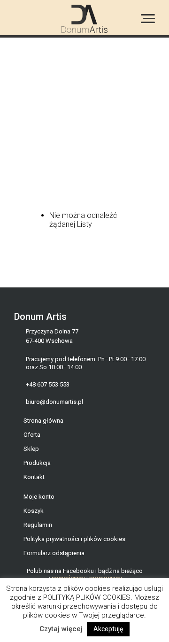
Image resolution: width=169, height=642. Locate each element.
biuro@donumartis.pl (54, 401)
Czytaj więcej (61, 629)
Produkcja (37, 462)
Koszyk (33, 510)
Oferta (31, 434)
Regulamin (37, 524)
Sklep (31, 448)
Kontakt (34, 476)
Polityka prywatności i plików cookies (74, 538)
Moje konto (38, 496)
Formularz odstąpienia (53, 553)
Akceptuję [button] (108, 629)
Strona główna (43, 420)
